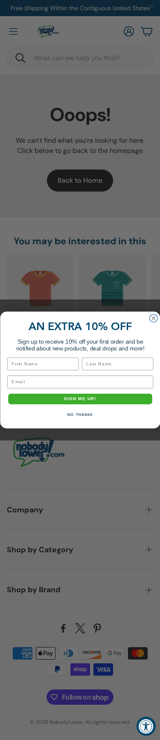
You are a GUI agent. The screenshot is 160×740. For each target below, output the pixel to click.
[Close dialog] (153, 318)
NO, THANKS (80, 415)
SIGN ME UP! (80, 399)
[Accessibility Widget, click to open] (146, 726)
